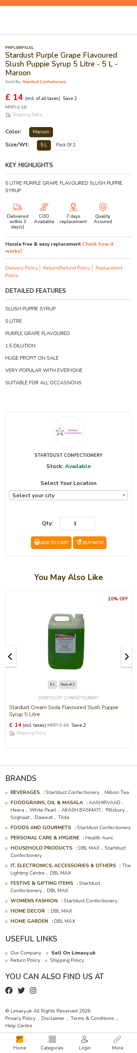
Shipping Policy (67, 960)
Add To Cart (54, 543)
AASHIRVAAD (104, 802)
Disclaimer (53, 1018)
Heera (17, 810)
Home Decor (28, 911)
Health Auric (99, 837)
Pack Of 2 (66, 145)
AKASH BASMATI (80, 810)
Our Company (26, 953)
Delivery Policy (21, 268)
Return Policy (25, 960)
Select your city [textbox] (33, 495)
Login (85, 1048)
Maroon (41, 132)
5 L (44, 145)
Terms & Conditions (92, 1018)
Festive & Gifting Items (42, 883)
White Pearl (43, 810)
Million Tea (117, 792)
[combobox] (68, 495)
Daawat (44, 817)
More (117, 1048)
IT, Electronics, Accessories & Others (63, 865)
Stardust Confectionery (44, 81)
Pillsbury (115, 810)
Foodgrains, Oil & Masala (47, 802)
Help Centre (18, 1025)
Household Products (41, 848)
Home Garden (29, 921)
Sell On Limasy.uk (73, 953)
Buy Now (93, 543)
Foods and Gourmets (41, 827)
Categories (52, 1048)
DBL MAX (88, 848)
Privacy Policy (20, 1018)
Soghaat (20, 817)
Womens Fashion (34, 900)
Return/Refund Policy (66, 268)
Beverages (25, 792)
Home (19, 1048)
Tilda (63, 817)
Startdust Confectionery (72, 792)
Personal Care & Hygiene (45, 837)
